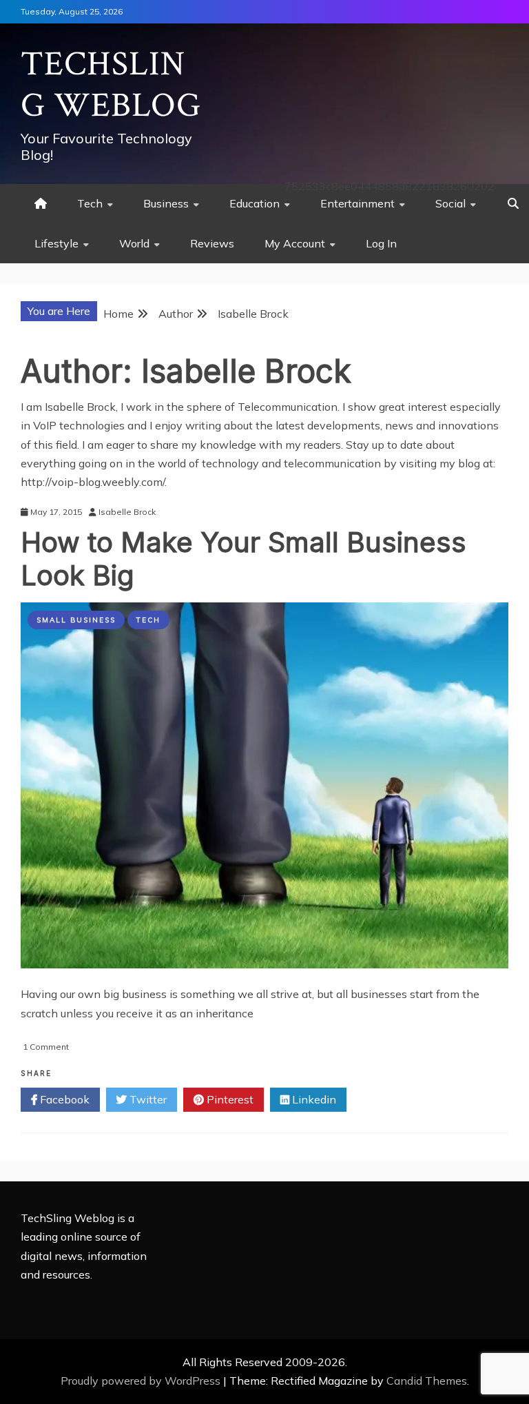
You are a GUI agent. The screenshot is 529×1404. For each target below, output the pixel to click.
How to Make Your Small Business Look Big (243, 558)
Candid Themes (426, 1380)
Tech (90, 203)
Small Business (76, 619)
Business (166, 203)
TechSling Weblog (111, 85)
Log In (381, 243)
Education (254, 203)
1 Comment (46, 1046)
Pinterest (228, 1099)
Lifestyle (56, 243)
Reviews (212, 243)
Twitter (147, 1099)
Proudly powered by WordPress (142, 1380)
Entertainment (357, 203)
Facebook (63, 1099)
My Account (294, 243)
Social (450, 203)
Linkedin (312, 1099)
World (134, 243)
